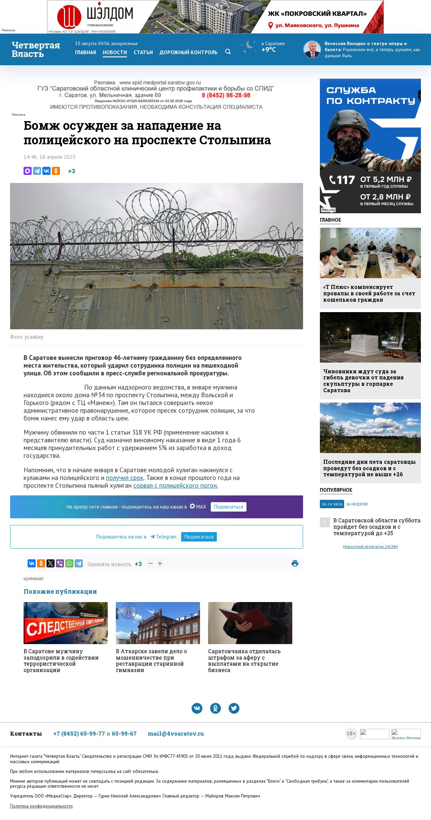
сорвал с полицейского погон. (175, 485)
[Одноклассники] (56, 171)
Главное (330, 219)
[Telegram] (37, 171)
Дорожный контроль (189, 52)
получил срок (124, 477)
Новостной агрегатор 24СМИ (370, 546)
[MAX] (28, 171)
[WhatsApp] (69, 563)
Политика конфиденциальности (41, 806)
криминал (33, 578)
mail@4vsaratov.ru (176, 733)
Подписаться (228, 507)
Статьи (143, 52)
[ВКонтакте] (46, 171)
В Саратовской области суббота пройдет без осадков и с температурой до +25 (377, 526)
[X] (50, 563)
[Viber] (60, 563)
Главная (85, 52)
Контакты (26, 733)
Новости (115, 52)
